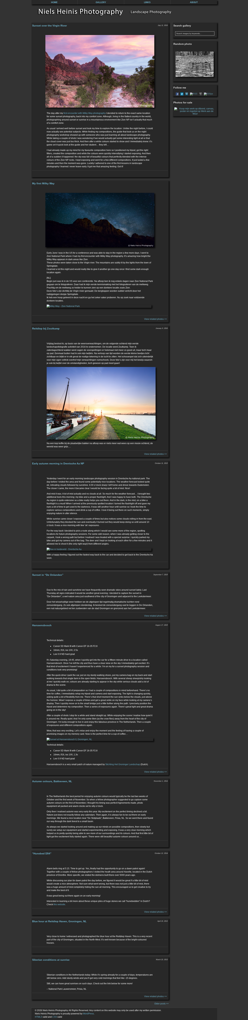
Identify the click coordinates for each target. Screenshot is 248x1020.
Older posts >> (161, 1003)
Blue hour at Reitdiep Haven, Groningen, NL (59, 921)
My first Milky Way (43, 183)
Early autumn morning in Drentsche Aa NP (58, 463)
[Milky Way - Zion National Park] (100, 306)
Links (147, 2)
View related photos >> (155, 319)
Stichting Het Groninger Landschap (122, 764)
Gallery (101, 2)
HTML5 (38, 1017)
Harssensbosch (42, 625)
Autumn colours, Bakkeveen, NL (52, 781)
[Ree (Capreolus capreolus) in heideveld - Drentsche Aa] (100, 549)
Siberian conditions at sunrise (51, 959)
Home (54, 2)
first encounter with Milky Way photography (85, 113)
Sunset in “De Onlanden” (47, 574)
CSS (54, 1017)
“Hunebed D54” (41, 853)
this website (59, 904)
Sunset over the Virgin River (49, 25)
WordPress (88, 1013)
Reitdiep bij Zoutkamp (46, 328)
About (194, 2)
